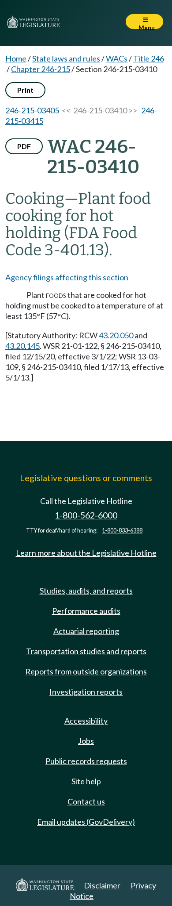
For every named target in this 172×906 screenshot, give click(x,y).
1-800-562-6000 (86, 515)
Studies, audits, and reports (86, 590)
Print (25, 90)
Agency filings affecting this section (66, 277)
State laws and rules (66, 58)
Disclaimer (102, 885)
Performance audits (86, 611)
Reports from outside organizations (86, 671)
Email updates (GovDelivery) (86, 821)
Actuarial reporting (86, 631)
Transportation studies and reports (86, 651)
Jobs (86, 741)
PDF (24, 146)
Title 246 (148, 58)
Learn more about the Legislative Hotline (86, 553)
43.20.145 (22, 346)
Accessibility (86, 720)
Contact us (86, 801)
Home (15, 58)
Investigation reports (86, 691)
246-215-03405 (32, 110)
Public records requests (86, 761)
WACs (116, 58)
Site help (86, 781)
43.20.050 (116, 335)
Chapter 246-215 (40, 69)
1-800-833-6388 (122, 530)
